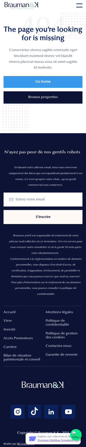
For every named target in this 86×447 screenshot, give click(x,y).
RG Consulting (25, 444)
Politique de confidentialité (57, 323)
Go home (43, 81)
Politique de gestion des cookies (62, 335)
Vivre (8, 321)
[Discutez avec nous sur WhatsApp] (76, 434)
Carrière (10, 347)
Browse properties (43, 97)
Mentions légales (59, 312)
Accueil (9, 312)
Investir (9, 329)
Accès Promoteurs (18, 338)
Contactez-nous (58, 346)
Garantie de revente (62, 355)
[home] (22, 5)
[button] (79, 5)
